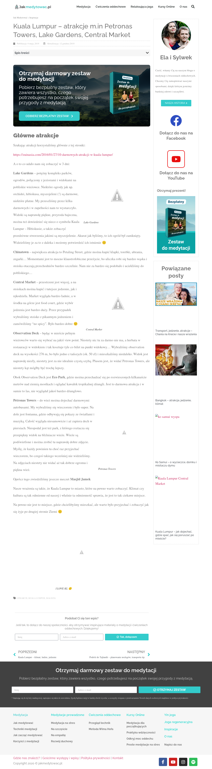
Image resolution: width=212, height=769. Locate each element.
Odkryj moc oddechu (140, 738)
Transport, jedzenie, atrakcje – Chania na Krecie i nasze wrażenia (176, 332)
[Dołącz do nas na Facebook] (176, 120)
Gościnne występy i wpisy (60, 758)
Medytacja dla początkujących (137, 724)
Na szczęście (59, 729)
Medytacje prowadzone (67, 715)
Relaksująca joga (142, 6)
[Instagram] (183, 762)
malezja (51, 598)
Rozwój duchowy (62, 741)
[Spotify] (193, 762)
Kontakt (117, 758)
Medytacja (84, 6)
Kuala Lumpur (36, 598)
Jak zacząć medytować (28, 735)
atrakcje (22, 598)
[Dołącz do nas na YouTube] (176, 159)
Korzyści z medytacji (26, 741)
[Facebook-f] (163, 762)
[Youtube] (173, 762)
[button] (193, 6)
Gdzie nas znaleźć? (26, 758)
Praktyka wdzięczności (141, 732)
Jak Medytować (20, 17)
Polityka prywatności (95, 758)
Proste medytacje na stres (143, 744)
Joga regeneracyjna (178, 722)
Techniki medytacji (25, 729)
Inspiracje (33, 17)
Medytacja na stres (63, 723)
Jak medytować (23, 723)
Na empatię (58, 735)
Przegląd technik (99, 723)
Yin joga (170, 715)
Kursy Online (166, 6)
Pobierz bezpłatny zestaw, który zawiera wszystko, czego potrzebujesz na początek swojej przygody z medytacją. (53, 95)
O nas (183, 6)
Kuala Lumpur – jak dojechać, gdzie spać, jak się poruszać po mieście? (174, 535)
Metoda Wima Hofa (101, 729)
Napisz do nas (173, 744)
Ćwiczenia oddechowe (111, 6)
